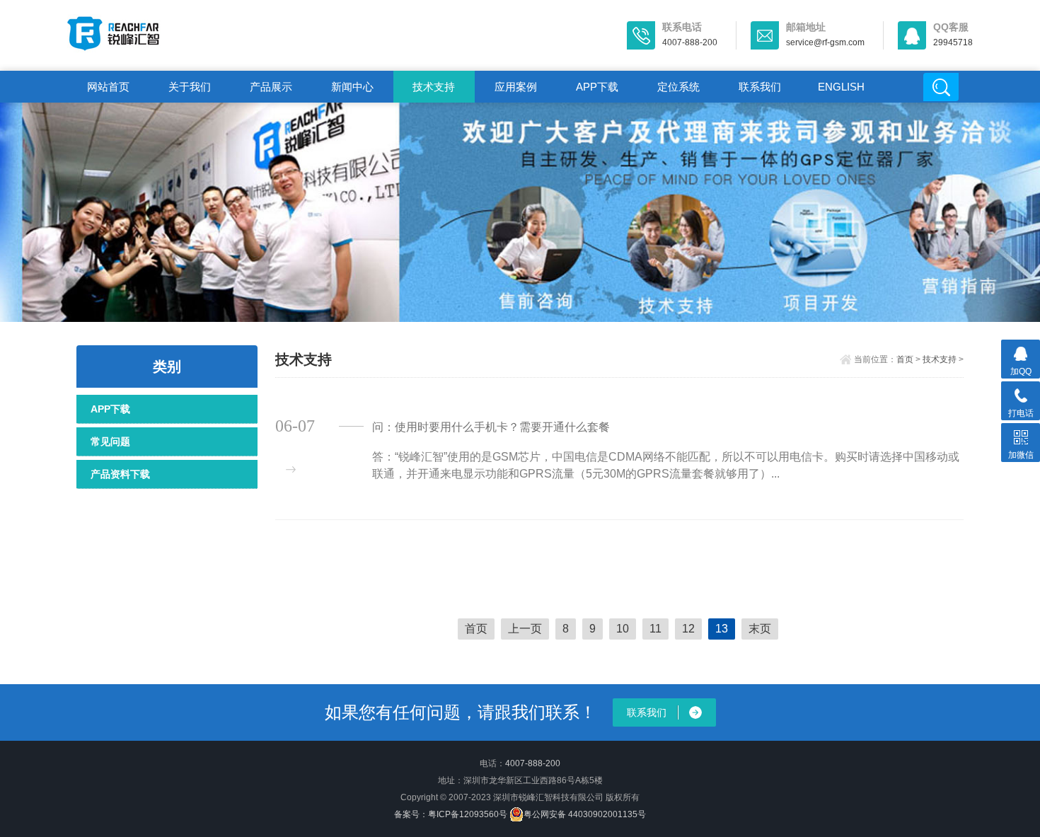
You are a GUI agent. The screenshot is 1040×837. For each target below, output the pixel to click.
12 (688, 629)
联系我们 (760, 87)
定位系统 (678, 87)
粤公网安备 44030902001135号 (585, 814)
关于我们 (189, 87)
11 (655, 629)
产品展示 (271, 87)
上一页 (525, 629)
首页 (904, 359)
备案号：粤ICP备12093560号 (450, 814)
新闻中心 (352, 87)
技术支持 (433, 87)
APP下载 (597, 87)
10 (622, 629)
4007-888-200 (532, 763)
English (841, 87)
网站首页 (108, 87)
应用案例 (516, 87)
